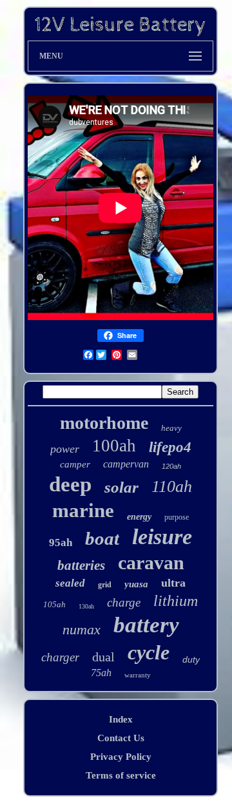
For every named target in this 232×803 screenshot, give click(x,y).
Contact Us (120, 738)
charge (123, 602)
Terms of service (121, 775)
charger (60, 657)
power (64, 448)
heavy (171, 428)
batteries (81, 565)
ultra (173, 582)
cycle (148, 652)
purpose (176, 517)
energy (139, 517)
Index (121, 719)
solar (121, 487)
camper (75, 464)
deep (70, 484)
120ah (171, 466)
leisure (162, 537)
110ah (171, 486)
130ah (86, 606)
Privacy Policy (120, 756)
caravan (151, 562)
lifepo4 (170, 447)
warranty (137, 675)
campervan (126, 463)
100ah (114, 445)
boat (102, 538)
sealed (70, 583)
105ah (54, 604)
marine (83, 510)
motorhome (104, 423)
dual (103, 657)
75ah (101, 672)
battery (146, 625)
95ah (60, 542)
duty (191, 659)
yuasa (136, 584)
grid (104, 584)
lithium (175, 600)
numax (82, 629)
